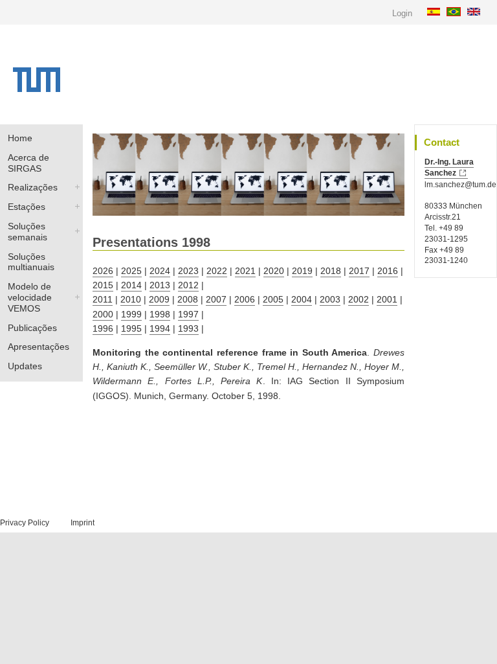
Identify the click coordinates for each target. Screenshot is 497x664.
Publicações (32, 328)
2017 (359, 271)
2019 (302, 271)
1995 (131, 328)
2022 (216, 271)
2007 (216, 299)
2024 (159, 271)
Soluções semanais (27, 231)
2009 (159, 299)
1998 (159, 314)
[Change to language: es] (435, 11)
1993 (188, 328)
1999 (131, 314)
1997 (188, 314)
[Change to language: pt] (455, 11)
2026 (103, 271)
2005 (273, 299)
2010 (130, 299)
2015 (103, 285)
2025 (131, 271)
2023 (188, 271)
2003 (330, 299)
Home (20, 138)
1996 (103, 328)
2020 (273, 271)
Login (402, 13)
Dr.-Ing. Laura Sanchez (449, 167)
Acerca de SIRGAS (28, 163)
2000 (103, 314)
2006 (244, 299)
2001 (387, 299)
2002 (358, 299)
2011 (103, 299)
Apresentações (38, 346)
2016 (387, 271)
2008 (187, 299)
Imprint (82, 522)
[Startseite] (36, 89)
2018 (330, 271)
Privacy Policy (24, 522)
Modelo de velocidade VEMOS (30, 297)
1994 (159, 328)
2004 (301, 299)
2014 (131, 285)
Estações (26, 206)
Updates (25, 366)
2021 (245, 271)
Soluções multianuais (31, 262)
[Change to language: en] (475, 11)
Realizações (33, 187)
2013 (159, 285)
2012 (188, 285)
